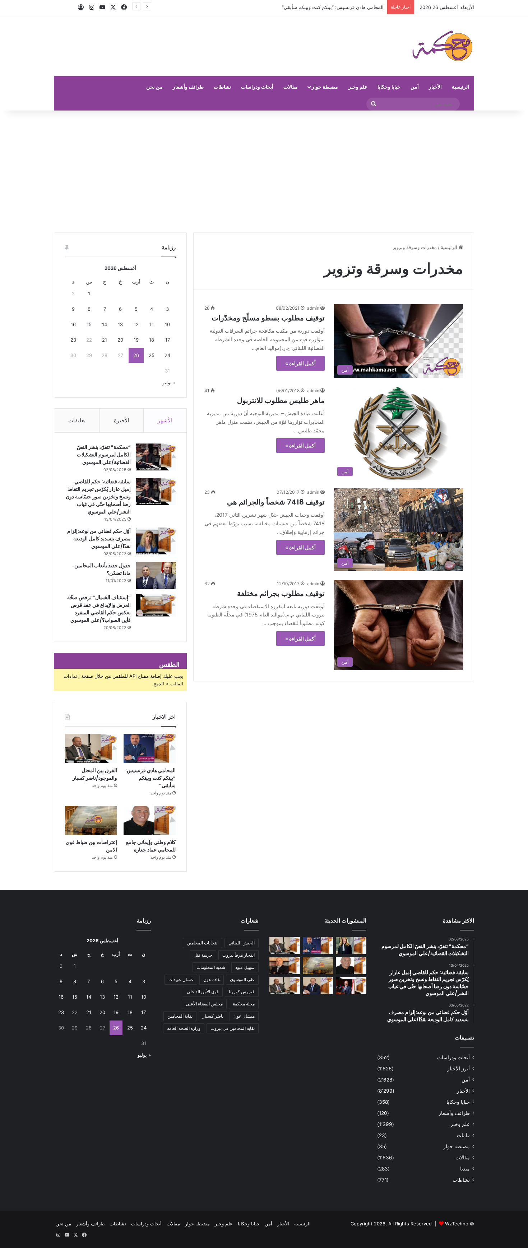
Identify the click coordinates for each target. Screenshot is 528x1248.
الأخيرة (121, 420)
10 (167, 324)
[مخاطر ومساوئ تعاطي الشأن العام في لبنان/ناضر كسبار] (351, 985)
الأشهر (165, 420)
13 (120, 324)
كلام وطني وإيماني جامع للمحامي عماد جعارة (151, 846)
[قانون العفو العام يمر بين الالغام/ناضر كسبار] (318, 985)
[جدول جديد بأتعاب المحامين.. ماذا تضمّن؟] (156, 575)
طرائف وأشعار (188, 87)
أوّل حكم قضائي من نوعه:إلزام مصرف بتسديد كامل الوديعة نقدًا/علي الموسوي (99, 538)
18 (151, 340)
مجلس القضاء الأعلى (204, 1004)
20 (120, 340)
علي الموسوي (242, 979)
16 (73, 324)
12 (136, 324)
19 (136, 340)
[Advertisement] (264, 171)
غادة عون (211, 979)
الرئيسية (460, 87)
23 (73, 340)
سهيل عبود (245, 967)
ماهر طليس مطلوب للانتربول (281, 400)
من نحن (154, 87)
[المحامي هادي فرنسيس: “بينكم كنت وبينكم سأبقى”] (150, 748)
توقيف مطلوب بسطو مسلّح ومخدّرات (268, 318)
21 (104, 340)
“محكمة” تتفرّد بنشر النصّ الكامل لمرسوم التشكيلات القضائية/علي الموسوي (104, 455)
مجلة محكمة (244, 1004)
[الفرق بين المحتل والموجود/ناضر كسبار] (91, 748)
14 (104, 324)
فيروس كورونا (242, 991)
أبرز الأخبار (458, 1068)
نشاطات (222, 87)
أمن (415, 87)
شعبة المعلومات (210, 967)
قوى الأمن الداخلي (203, 991)
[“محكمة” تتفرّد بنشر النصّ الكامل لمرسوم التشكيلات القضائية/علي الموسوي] (156, 457)
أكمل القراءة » (300, 363)
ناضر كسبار (213, 1016)
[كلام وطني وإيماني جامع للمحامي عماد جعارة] (150, 820)
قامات (463, 1135)
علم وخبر (357, 87)
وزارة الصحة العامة (183, 1028)
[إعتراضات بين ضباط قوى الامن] (91, 820)
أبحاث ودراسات (257, 87)
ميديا (465, 1169)
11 (151, 324)
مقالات (290, 87)
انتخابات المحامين (202, 943)
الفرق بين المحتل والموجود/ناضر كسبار (95, 774)
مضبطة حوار (325, 87)
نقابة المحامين (180, 1016)
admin (313, 308)
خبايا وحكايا (389, 87)
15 (89, 324)
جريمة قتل (203, 955)
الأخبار (435, 87)
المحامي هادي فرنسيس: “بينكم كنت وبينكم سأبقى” (333, 7)
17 (167, 340)
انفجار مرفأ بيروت (238, 955)
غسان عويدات (180, 979)
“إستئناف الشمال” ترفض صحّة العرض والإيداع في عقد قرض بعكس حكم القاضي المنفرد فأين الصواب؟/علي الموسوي (99, 609)
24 (167, 355)
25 (151, 355)
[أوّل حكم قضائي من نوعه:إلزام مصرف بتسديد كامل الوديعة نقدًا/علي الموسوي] (156, 540)
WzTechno (456, 1223)
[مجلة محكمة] (442, 45)
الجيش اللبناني (241, 943)
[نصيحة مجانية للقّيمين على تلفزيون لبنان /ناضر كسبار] (284, 985)
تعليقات (76, 420)
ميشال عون (244, 1016)
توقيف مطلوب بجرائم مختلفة (281, 593)
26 (136, 355)
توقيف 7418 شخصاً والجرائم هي (276, 502)
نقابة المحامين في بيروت (232, 1028)
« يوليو (169, 382)
